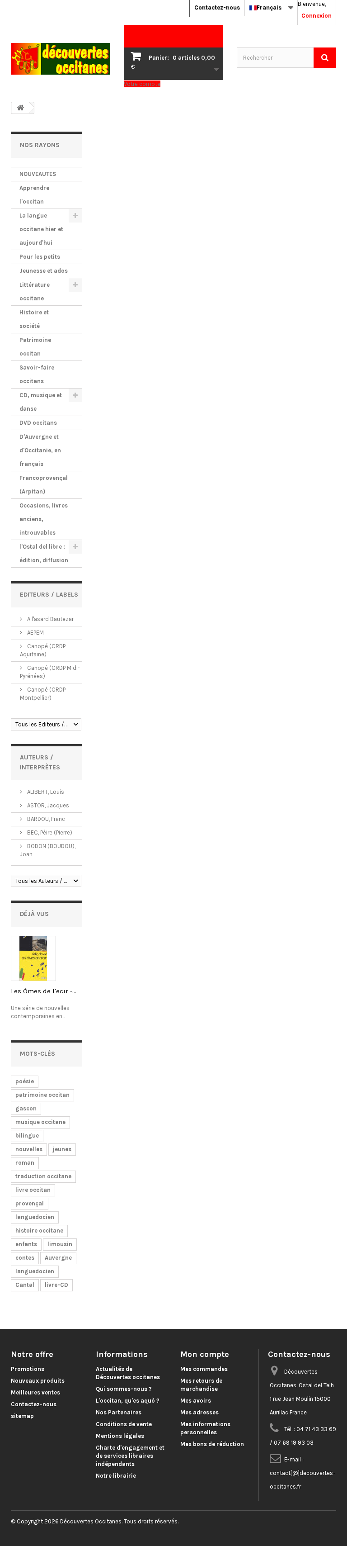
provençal (29, 1203)
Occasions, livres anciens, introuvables (43, 519)
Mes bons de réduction (212, 1444)
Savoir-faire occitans (36, 374)
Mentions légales (120, 1435)
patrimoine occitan (42, 1094)
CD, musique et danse (40, 402)
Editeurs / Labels (49, 594)
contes (24, 1257)
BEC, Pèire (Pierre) (49, 832)
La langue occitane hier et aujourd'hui (41, 229)
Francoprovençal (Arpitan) (43, 484)
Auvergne (58, 1257)
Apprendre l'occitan (34, 195)
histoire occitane (39, 1230)
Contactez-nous (217, 7)
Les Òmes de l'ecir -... (43, 991)
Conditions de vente (124, 1424)
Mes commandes (204, 1369)
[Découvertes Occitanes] (60, 59)
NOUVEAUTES (37, 174)
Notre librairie (116, 1475)
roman (24, 1162)
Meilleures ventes (35, 1392)
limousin (59, 1244)
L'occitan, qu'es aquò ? (127, 1400)
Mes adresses (199, 1412)
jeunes (62, 1149)
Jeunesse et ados (43, 270)
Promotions (27, 1369)
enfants (26, 1244)
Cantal (24, 1284)
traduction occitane (43, 1176)
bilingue (27, 1135)
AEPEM (35, 632)
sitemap (22, 1416)
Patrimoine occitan (35, 347)
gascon (26, 1108)
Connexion (316, 15)
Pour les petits (39, 256)
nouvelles (28, 1149)
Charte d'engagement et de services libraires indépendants (130, 1455)
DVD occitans (38, 422)
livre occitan (33, 1189)
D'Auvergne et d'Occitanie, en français (40, 450)
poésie (24, 1081)
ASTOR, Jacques (47, 805)
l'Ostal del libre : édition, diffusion (43, 553)
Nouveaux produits (38, 1380)
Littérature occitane (34, 291)
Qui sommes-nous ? (124, 1388)
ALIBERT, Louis (45, 791)
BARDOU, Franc (45, 819)
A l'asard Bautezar (50, 619)
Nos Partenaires (118, 1412)
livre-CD (56, 1284)
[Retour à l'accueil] (20, 108)
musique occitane (40, 1122)
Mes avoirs (195, 1400)
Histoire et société (34, 319)
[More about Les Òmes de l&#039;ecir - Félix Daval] (33, 958)
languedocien (34, 1217)
